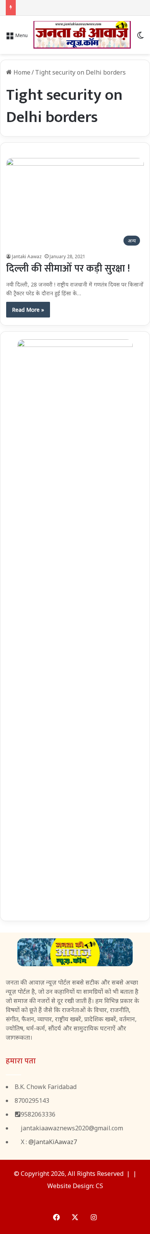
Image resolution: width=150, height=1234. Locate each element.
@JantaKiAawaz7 (52, 1142)
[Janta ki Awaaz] (82, 35)
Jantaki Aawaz (27, 256)
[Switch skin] (140, 37)
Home (21, 72)
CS (99, 1186)
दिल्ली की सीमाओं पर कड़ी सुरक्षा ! (68, 268)
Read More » (28, 309)
